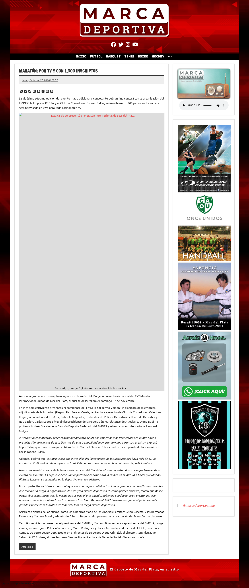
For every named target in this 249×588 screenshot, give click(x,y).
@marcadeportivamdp (198, 505)
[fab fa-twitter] (120, 45)
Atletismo (27, 546)
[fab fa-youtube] (135, 45)
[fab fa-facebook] (113, 45)
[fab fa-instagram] (128, 45)
